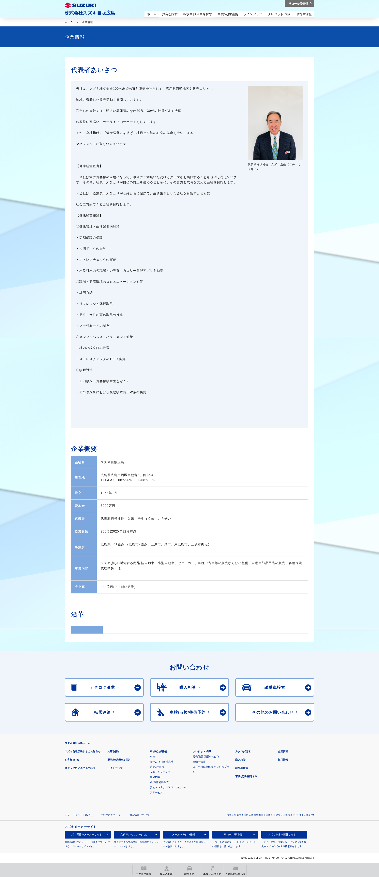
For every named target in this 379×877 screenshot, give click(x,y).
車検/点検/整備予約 (246, 776)
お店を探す (113, 751)
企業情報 (283, 751)
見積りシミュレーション (134, 834)
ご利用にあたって (110, 814)
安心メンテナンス (160, 771)
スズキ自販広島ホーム (77, 743)
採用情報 (283, 759)
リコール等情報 (233, 834)
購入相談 (240, 759)
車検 (152, 756)
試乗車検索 (241, 768)
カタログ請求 (243, 751)
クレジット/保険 (202, 751)
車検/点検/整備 (158, 751)
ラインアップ (115, 768)
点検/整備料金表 (159, 782)
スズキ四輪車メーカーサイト (85, 834)
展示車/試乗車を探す (119, 759)
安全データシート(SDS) (78, 814)
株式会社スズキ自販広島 (90, 12)
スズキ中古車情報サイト (282, 834)
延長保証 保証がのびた (206, 756)
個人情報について (139, 814)
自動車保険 (199, 761)
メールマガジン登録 (183, 834)
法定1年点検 (157, 766)
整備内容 (155, 777)
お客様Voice (72, 759)
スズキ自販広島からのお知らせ (83, 751)
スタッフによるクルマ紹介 (80, 768)
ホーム (69, 22)
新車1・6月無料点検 (161, 761)
